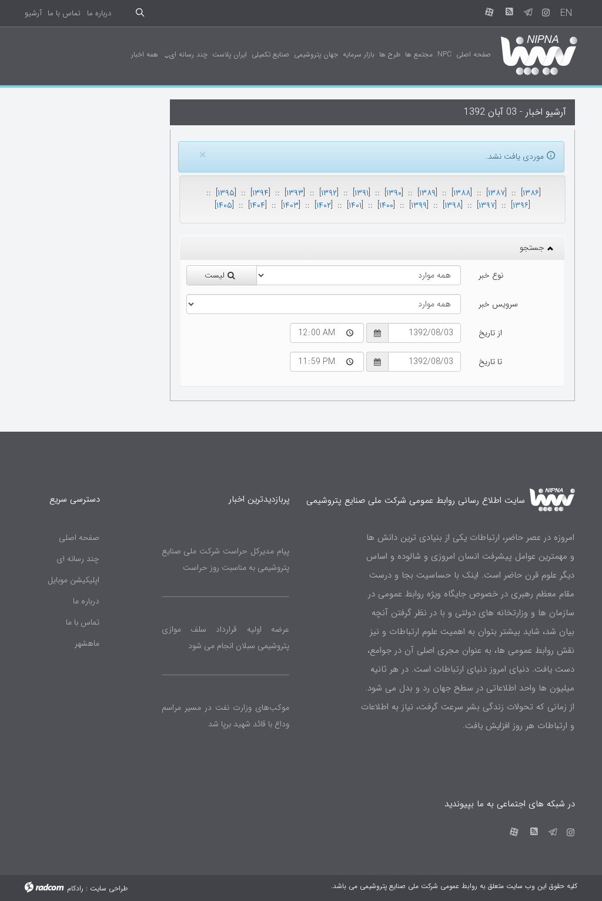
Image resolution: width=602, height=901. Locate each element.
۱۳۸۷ (496, 192)
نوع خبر (491, 275)
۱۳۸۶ (531, 192)
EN (566, 13)
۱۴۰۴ (257, 205)
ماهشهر (87, 643)
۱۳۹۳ (294, 192)
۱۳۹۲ (329, 192)
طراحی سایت (109, 888)
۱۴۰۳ (291, 205)
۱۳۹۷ (487, 205)
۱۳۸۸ (461, 192)
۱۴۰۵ (224, 205)
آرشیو (33, 13)
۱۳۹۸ (452, 205)
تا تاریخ (490, 361)
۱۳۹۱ (361, 192)
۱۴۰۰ (386, 205)
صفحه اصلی (79, 537)
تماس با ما (64, 13)
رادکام (75, 888)
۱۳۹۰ (394, 192)
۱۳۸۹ (427, 192)
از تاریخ (490, 332)
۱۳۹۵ (226, 192)
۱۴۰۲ (323, 205)
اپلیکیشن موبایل (73, 579)
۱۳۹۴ (260, 192)
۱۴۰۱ (355, 205)
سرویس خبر (498, 304)
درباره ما (99, 13)
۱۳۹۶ (521, 205)
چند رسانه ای (77, 558)
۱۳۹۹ (419, 205)
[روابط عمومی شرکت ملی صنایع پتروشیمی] (538, 54)
